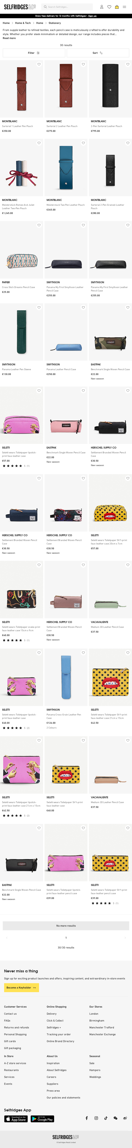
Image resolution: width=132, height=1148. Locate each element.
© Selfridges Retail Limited (66, 1142)
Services (9, 1076)
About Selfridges (57, 1070)
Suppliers (52, 1083)
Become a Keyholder (19, 987)
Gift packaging (12, 1048)
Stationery (55, 23)
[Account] (101, 6)
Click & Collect (55, 1020)
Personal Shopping (15, 1034)
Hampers (94, 1070)
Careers (51, 1076)
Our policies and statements (63, 1097)
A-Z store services (15, 1063)
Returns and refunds (16, 1027)
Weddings (95, 1076)
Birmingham (96, 1020)
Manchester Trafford (101, 1027)
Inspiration (53, 1063)
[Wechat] (115, 1120)
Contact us (10, 1013)
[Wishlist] (109, 6)
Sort (95, 52)
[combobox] (69, 7)
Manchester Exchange (102, 1034)
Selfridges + (54, 1027)
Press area (53, 1090)
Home (6, 23)
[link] (21, 126)
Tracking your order (59, 1034)
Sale (91, 1063)
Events (8, 1083)
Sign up (92, 15)
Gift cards (10, 1041)
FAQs (7, 1020)
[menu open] (124, 6)
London (93, 1013)
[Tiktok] (106, 1120)
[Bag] (116, 6)
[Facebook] (86, 1120)
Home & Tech (23, 23)
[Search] (45, 6)
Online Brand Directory (60, 1041)
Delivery (52, 1013)
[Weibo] (125, 1120)
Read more (9, 38)
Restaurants (11, 1070)
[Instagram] (96, 1120)
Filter (31, 52)
